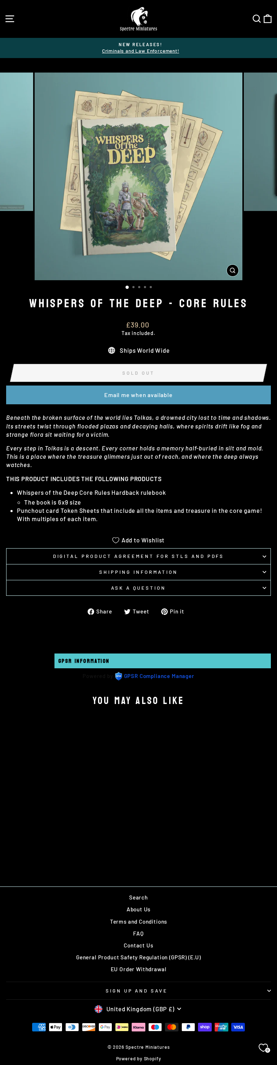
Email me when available (138, 394)
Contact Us (138, 945)
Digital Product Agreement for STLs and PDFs (138, 556)
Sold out (57, 854)
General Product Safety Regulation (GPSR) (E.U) (138, 957)
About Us (139, 909)
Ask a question (138, 588)
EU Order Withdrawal (139, 969)
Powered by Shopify (138, 1058)
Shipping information (138, 572)
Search (138, 897)
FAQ (138, 933)
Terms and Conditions (138, 921)
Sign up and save (137, 991)
